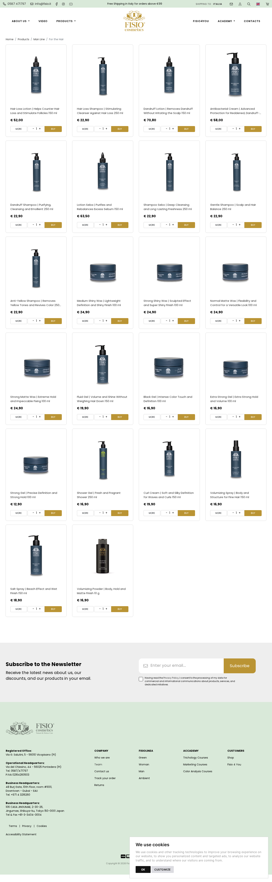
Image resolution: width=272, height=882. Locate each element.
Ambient (144, 778)
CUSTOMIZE (162, 869)
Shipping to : (209, 4)
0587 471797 (17, 4)
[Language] (258, 4)
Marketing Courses (195, 764)
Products (64, 21)
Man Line (39, 39)
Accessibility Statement (21, 834)
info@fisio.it (43, 4)
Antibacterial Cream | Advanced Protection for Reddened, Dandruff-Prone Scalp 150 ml (234, 113)
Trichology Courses (195, 757)
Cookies (42, 826)
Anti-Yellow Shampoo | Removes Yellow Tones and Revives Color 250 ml (34, 305)
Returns (99, 785)
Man (141, 771)
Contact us (101, 771)
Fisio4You (201, 21)
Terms (13, 826)
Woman (144, 764)
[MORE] (36, 75)
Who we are (102, 757)
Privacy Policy (171, 677)
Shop (230, 757)
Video (43, 21)
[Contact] (231, 4)
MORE (19, 129)
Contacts (252, 21)
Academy (225, 21)
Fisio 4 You (234, 764)
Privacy (26, 826)
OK (143, 869)
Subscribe (239, 665)
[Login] (240, 4)
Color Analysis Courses (197, 771)
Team (98, 764)
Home (10, 39)
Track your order (105, 778)
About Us (19, 21)
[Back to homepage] (136, 21)
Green (143, 757)
